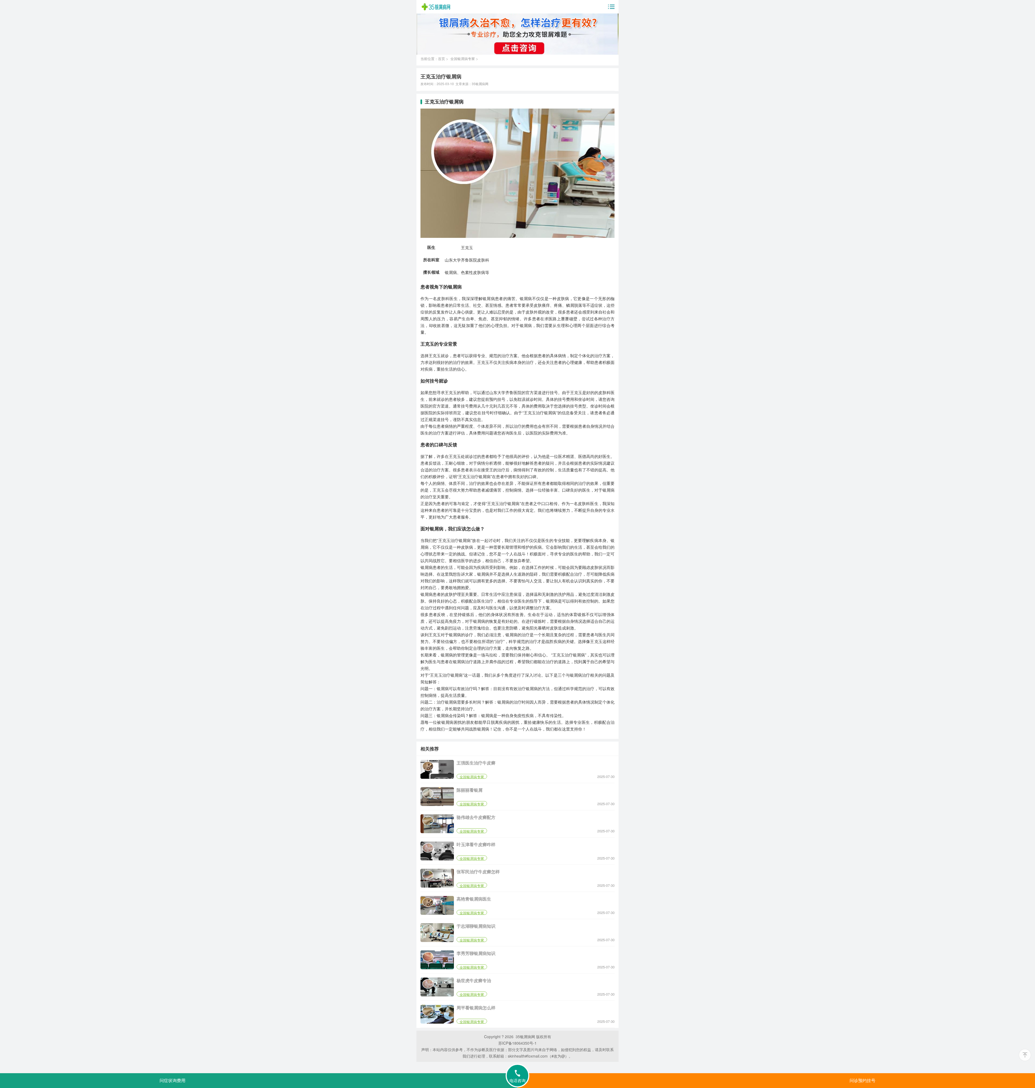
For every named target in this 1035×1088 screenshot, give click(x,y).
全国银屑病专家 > (464, 58)
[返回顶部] (1025, 1055)
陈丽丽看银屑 (469, 790)
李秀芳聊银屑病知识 (476, 953)
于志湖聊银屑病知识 (476, 926)
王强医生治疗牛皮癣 (476, 763)
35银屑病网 (480, 83)
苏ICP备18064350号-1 (517, 1043)
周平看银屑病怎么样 (476, 1007)
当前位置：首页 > (435, 58)
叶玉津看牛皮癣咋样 (476, 844)
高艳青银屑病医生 (474, 899)
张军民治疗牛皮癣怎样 (478, 871)
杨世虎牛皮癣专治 (474, 980)
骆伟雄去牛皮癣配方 (476, 817)
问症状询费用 (172, 1080)
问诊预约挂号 (862, 1080)
